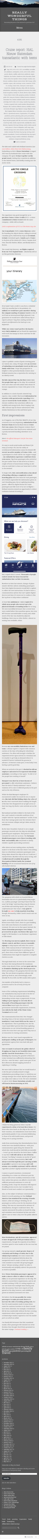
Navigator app (14, 109)
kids (14, 102)
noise (24, 111)
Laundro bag (26, 102)
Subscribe (6, 1478)
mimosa (23, 106)
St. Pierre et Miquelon (18, 127)
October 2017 (7, 1447)
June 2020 (6, 1404)
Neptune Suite (31, 109)
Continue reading (21, 1329)
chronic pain (6, 1349)
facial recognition (8, 92)
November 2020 (8, 1395)
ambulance (9, 72)
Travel (19, 66)
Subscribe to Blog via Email (11, 1465)
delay (23, 88)
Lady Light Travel (8, 1499)
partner (13, 116)
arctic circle (27, 72)
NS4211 (6, 113)
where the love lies (8, 1492)
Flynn (30, 92)
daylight (13, 88)
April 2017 (6, 1458)
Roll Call (18, 120)
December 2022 (8, 1362)
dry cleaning (31, 88)
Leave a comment (21, 142)
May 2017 (6, 1456)
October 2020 (7, 1397)
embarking (14, 90)
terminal (11, 132)
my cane (11, 911)
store (14, 129)
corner (23, 83)
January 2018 (7, 1442)
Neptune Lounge (22, 109)
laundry (33, 102)
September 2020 (8, 1399)
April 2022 (6, 1371)
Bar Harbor (13, 76)
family (15, 92)
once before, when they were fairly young (16, 149)
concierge (18, 83)
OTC (29, 113)
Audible (15, 74)
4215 (21, 69)
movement (6, 109)
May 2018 (6, 1435)
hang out (12, 97)
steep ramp (31, 127)
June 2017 (6, 1454)
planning (17, 116)
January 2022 (7, 1376)
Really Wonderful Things (19, 16)
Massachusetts (30, 104)
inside (23, 99)
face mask (32, 90)
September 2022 (8, 1364)
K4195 (11, 102)
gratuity (26, 95)
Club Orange (28, 81)
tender (6, 132)
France (6, 95)
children (32, 1346)
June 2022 (6, 1369)
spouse (10, 127)
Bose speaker (14, 78)
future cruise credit (13, 95)
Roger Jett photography (9, 120)
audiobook (27, 74)
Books (27, 1346)
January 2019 (7, 1421)
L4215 (17, 102)
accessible (32, 69)
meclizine (14, 106)
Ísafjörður (6, 76)
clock (23, 81)
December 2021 (8, 1378)
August (32, 74)
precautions (31, 116)
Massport (5, 106)
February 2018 (8, 1440)
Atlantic (11, 74)
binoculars (29, 76)
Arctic (21, 72)
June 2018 (6, 1434)
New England (8, 111)
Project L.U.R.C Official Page (11, 1502)
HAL (8, 97)
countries (28, 83)
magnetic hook (13, 104)
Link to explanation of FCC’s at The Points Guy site (19, 226)
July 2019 (6, 1413)
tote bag (29, 132)
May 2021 (6, 1385)
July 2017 (6, 1453)
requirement (27, 118)
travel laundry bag (24, 134)
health (5, 1350)
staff (26, 127)
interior (28, 99)
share (33, 122)
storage (11, 129)
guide (4, 97)
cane (33, 78)
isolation (32, 99)
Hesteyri (17, 97)
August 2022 (7, 1366)
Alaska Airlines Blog (9, 1495)
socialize (29, 125)
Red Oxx (13, 118)
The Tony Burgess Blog (10, 1506)
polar (22, 116)
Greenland (32, 95)
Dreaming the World (9, 1507)
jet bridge (6, 102)
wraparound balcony (20, 139)
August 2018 (7, 1430)
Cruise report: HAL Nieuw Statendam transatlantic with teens (19, 54)
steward (6, 129)
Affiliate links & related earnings (11, 1524)
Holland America (24, 97)
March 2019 (7, 1418)
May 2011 (6, 1461)
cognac (11, 83)
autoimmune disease (19, 1346)
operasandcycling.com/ (10, 1497)
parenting (24, 1351)
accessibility (26, 69)
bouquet (25, 78)
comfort (12, 1349)
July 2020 (6, 1402)
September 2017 (8, 1449)
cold (14, 83)
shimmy (5, 125)
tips (25, 132)
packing (33, 113)
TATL (30, 129)
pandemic (7, 116)
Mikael (19, 106)
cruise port (23, 85)
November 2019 (8, 1411)
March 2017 (7, 1460)
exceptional (20, 90)
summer (22, 129)
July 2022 (6, 1368)
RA (30, 1351)
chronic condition (8, 81)
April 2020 (6, 1407)
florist (21, 92)
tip (23, 132)
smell (25, 125)
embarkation (6, 90)
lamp (21, 102)
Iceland (14, 99)
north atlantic (30, 111)
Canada (30, 78)
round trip (6, 122)
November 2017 (8, 1446)
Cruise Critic (16, 85)
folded (33, 92)
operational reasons (14, 113)
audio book (21, 74)
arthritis (4, 1346)
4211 (17, 69)
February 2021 (8, 1390)
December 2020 (8, 1394)
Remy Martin (19, 118)
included (19, 99)
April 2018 (6, 1437)
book (9, 78)
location (6, 104)
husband (32, 97)
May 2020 (6, 1406)
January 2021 (7, 1392)
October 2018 (7, 1427)
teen (33, 129)
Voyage (14, 136)
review (33, 118)
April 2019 (6, 1416)
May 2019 (6, 1414)
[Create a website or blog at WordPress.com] (2, 1531)
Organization (23, 113)
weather (18, 136)
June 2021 (6, 1383)
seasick (14, 122)
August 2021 (7, 1380)
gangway (21, 95)
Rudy (10, 122)
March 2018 (7, 1439)
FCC (19, 92)
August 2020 (7, 1401)
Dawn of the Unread (9, 1493)
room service (24, 120)
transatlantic (11, 134)
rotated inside (32, 120)
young (28, 139)
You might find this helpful (28, 66)
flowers (26, 92)
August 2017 (7, 1451)
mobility (28, 106)
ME (10, 106)
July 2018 (6, 1432)
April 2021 (6, 1387)
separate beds (20, 122)
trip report (32, 134)
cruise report (29, 85)
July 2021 (6, 1381)
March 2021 (7, 1388)
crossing (10, 85)
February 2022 (8, 1374)
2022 (11, 69)
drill (26, 88)
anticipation (16, 72)
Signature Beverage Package (15, 125)
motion (33, 106)
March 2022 (7, 1373)
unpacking (8, 136)
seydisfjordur (28, 122)
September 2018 (8, 1428)
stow (18, 129)
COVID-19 (19, 1349)
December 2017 (8, 1444)
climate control (17, 81)
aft (5, 72)
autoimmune (10, 1346)
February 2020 (8, 1409)
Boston (20, 78)
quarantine (7, 118)
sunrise (26, 129)
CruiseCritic (7, 88)
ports (25, 116)
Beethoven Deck (21, 76)
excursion (26, 90)
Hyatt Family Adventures (10, 1500)
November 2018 (8, 1425)
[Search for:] (9, 1527)
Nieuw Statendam (17, 111)
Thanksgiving (10, 1521)
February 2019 (8, 1420)
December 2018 (8, 1423)
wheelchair (24, 136)
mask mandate (22, 104)
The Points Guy (18, 132)
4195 (14, 69)
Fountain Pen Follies (9, 1504)
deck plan (18, 88)
